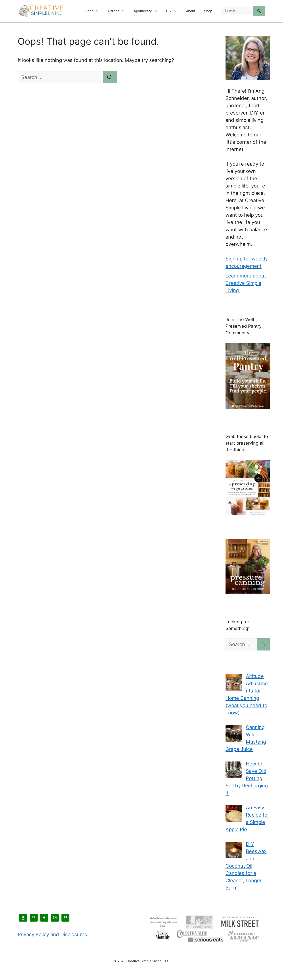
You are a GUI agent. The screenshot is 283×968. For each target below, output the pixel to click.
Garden (113, 11)
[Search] (259, 11)
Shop (208, 11)
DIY (169, 11)
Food (90, 11)
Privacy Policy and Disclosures (52, 934)
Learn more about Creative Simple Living (246, 283)
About (190, 11)
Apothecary (143, 11)
